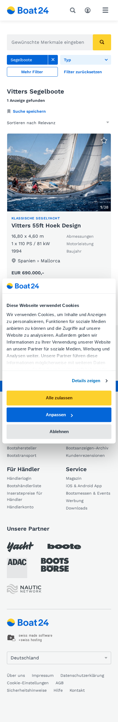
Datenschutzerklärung (82, 675)
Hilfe (58, 690)
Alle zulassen (59, 398)
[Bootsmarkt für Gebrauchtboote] (28, 10)
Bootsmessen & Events (88, 493)
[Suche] (73, 10)
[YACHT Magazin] (20, 547)
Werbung (74, 500)
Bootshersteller (22, 448)
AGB (60, 683)
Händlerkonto (20, 507)
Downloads (76, 508)
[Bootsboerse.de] (55, 565)
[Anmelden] (89, 9)
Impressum (43, 675)
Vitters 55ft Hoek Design (46, 225)
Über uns (16, 675)
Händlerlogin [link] (19, 478)
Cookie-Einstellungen (28, 683)
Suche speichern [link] (29, 111)
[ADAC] (17, 568)
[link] (53, 60)
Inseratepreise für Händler (24, 496)
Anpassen (56, 414)
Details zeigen (86, 380)
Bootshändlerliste (24, 485)
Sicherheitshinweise (27, 690)
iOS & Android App (84, 485)
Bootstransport (21, 455)
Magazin (74, 478)
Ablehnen (59, 431)
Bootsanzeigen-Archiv (87, 448)
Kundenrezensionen (85, 455)
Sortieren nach (21, 122)
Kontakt (77, 690)
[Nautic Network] (24, 589)
